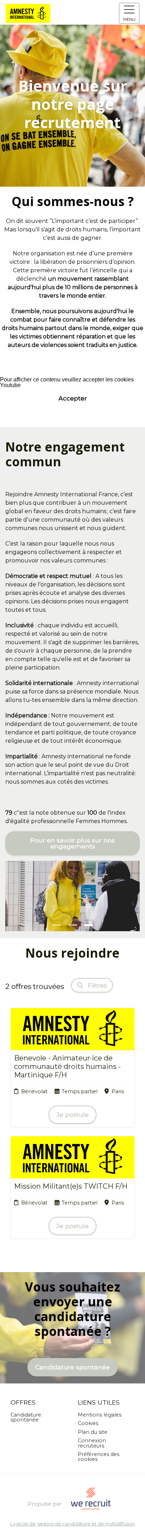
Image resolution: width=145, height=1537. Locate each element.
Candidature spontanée (72, 1367)
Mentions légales (99, 1415)
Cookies (88, 1423)
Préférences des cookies (98, 1456)
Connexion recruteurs (92, 1443)
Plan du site (92, 1432)
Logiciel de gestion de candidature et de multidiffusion (72, 1524)
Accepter (72, 398)
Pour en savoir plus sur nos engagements (72, 843)
